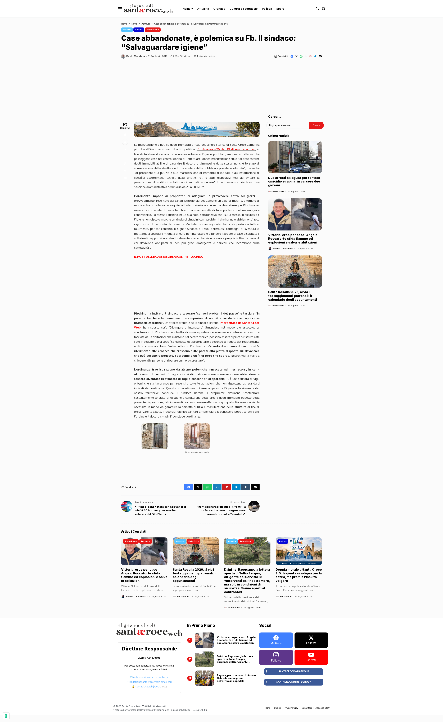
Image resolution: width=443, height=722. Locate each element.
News (134, 23)
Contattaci (307, 708)
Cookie (277, 708)
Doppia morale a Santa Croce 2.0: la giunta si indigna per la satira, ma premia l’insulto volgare (299, 575)
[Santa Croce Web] (148, 8)
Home (124, 23)
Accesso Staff (322, 708)
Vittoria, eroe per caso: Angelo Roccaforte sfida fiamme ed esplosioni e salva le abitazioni (293, 238)
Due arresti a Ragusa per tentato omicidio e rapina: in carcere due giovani (294, 181)
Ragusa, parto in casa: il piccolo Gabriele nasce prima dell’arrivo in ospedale (236, 678)
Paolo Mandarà (135, 56)
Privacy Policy (291, 708)
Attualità (146, 23)
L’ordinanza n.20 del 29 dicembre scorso (226, 149)
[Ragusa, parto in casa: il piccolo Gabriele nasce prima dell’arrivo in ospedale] (204, 678)
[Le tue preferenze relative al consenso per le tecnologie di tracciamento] (6, 716)
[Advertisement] (221, 84)
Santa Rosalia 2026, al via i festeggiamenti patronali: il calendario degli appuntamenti (292, 295)
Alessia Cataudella (283, 248)
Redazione (278, 191)
